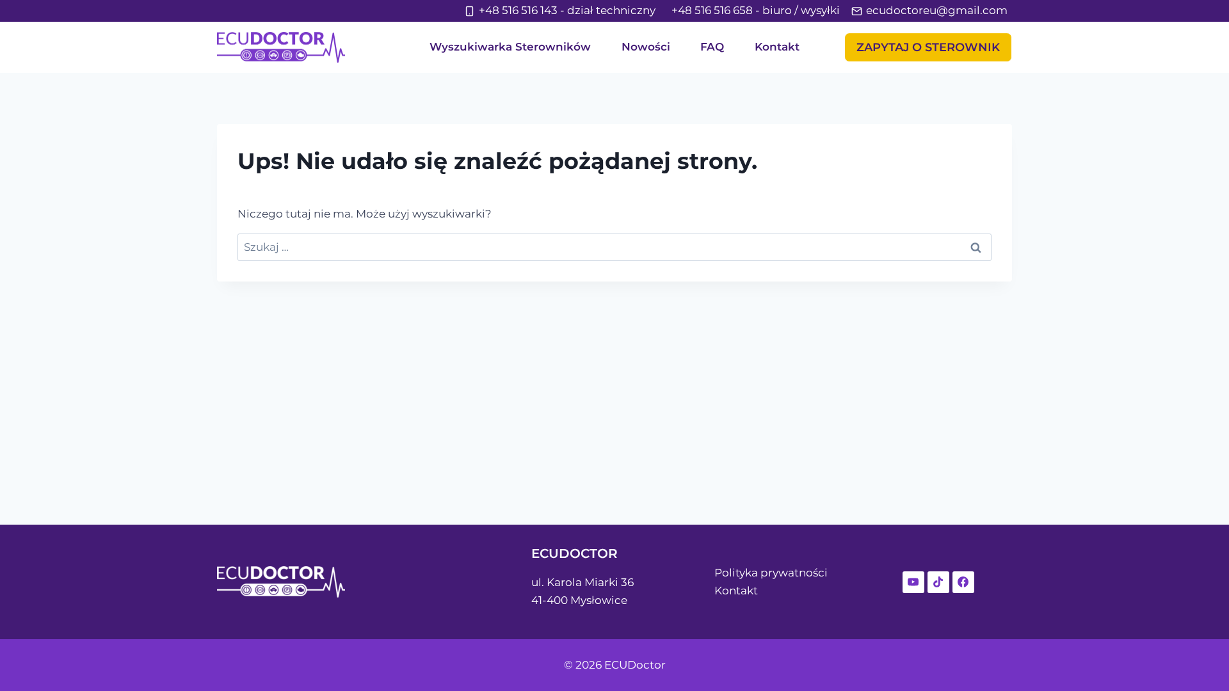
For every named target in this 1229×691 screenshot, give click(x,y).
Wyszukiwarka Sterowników (510, 46)
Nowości (646, 46)
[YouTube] (913, 582)
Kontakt (777, 46)
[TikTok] (938, 582)
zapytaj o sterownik (928, 47)
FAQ (712, 46)
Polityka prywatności (771, 572)
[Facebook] (963, 582)
